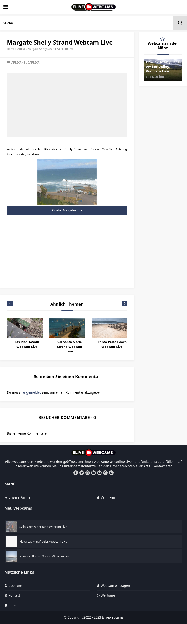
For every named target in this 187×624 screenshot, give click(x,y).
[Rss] (111, 472)
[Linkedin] (93, 472)
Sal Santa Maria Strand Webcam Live (69, 346)
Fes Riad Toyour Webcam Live (27, 344)
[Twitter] (81, 472)
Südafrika (31, 62)
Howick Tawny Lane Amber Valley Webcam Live (163, 66)
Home (11, 49)
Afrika (21, 49)
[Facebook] (75, 472)
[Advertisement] (67, 105)
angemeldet (31, 392)
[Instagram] (87, 472)
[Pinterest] (105, 472)
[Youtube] (99, 472)
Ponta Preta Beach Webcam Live (112, 344)
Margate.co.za (72, 210)
